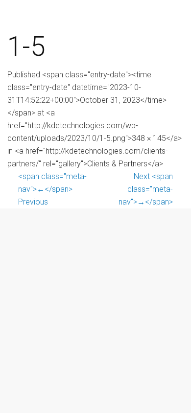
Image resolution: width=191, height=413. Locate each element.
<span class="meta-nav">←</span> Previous (52, 189)
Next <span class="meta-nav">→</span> (146, 189)
